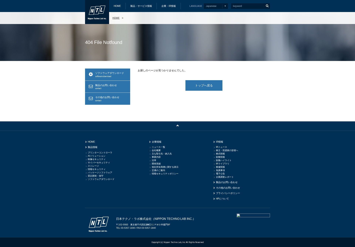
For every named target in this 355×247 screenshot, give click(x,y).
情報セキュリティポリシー (165, 173)
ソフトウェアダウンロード (109, 74)
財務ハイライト (223, 160)
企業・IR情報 (168, 6)
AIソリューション (96, 156)
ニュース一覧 (158, 147)
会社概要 (156, 150)
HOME (117, 6)
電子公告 (220, 173)
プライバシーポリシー (228, 193)
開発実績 (156, 163)
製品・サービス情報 (141, 6)
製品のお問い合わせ (106, 87)
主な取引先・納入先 (162, 153)
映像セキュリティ (97, 159)
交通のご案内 (158, 170)
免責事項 (220, 170)
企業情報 (156, 141)
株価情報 (220, 167)
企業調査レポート (225, 177)
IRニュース (221, 147)
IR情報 (219, 141)
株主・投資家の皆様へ (227, 150)
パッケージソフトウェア (100, 172)
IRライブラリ (222, 163)
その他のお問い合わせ (107, 99)
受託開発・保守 (95, 176)
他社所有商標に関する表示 (165, 167)
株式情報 (220, 153)
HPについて (222, 198)
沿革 (154, 160)
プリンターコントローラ (100, 152)
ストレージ (93, 166)
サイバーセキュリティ (99, 162)
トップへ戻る (204, 85)
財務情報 (220, 157)
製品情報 (92, 147)
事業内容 (156, 157)
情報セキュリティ (97, 169)
